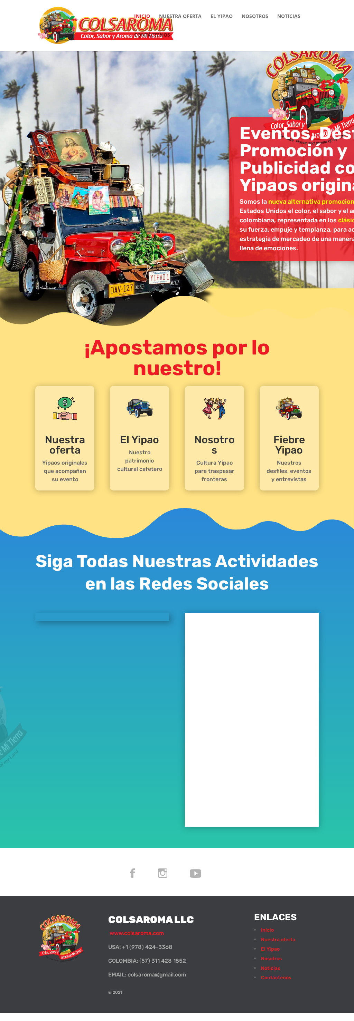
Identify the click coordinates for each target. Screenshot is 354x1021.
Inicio (142, 16)
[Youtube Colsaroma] (207, 887)
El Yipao (222, 16)
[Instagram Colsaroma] (174, 887)
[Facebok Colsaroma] (144, 887)
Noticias (288, 16)
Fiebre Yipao (289, 445)
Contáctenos (152, 35)
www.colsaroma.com (136, 933)
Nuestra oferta (180, 16)
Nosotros (255, 16)
